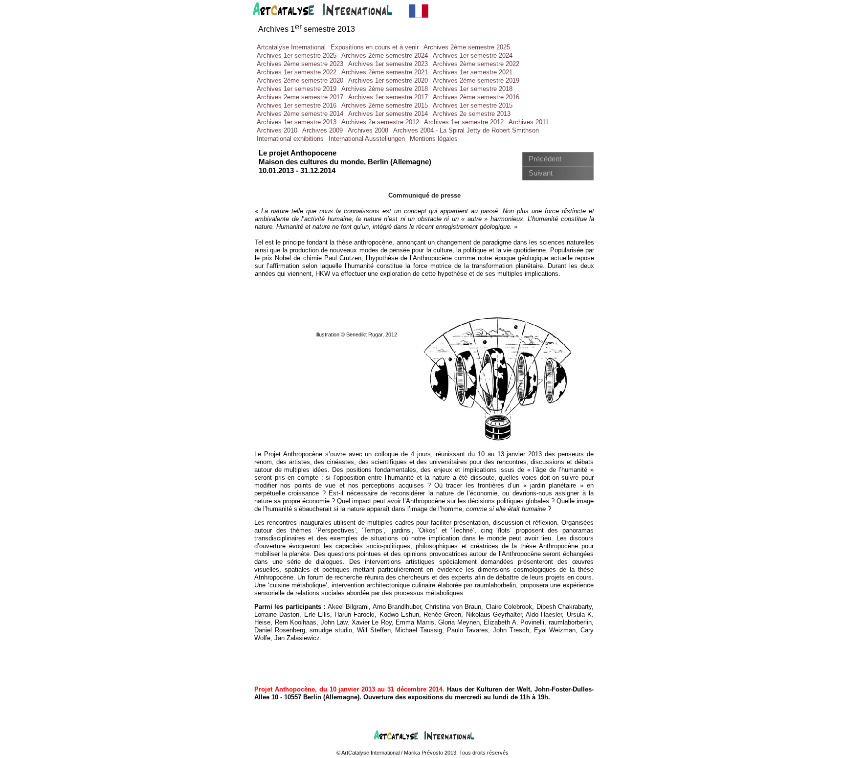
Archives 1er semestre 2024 (472, 55)
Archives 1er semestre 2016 (296, 105)
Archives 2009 (322, 130)
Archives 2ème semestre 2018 (384, 88)
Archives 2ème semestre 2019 (476, 80)
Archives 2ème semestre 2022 (476, 63)
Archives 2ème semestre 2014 (300, 113)
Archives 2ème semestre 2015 (384, 105)
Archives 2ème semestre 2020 (300, 80)
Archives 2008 (368, 130)
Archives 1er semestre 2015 (472, 105)
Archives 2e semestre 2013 (472, 113)
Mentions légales (434, 138)
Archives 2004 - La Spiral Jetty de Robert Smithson (466, 130)
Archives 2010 (277, 130)
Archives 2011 (529, 122)
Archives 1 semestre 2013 (306, 29)
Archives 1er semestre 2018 (472, 88)
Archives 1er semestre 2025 (296, 55)
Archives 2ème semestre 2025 (466, 47)
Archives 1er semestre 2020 (388, 80)
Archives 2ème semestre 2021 (384, 72)
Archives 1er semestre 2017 (388, 97)
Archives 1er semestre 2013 (296, 122)
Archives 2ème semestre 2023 (300, 63)
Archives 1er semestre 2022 (296, 72)
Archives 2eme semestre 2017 (300, 97)
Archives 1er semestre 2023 (388, 63)
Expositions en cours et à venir (375, 47)
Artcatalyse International (291, 47)
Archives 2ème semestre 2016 (476, 97)
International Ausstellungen (367, 138)
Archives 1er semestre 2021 (472, 72)
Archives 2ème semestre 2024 (384, 55)
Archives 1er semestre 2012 (464, 122)
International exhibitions (290, 138)
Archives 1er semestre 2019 (296, 88)
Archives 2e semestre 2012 (380, 122)
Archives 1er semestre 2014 (388, 113)
